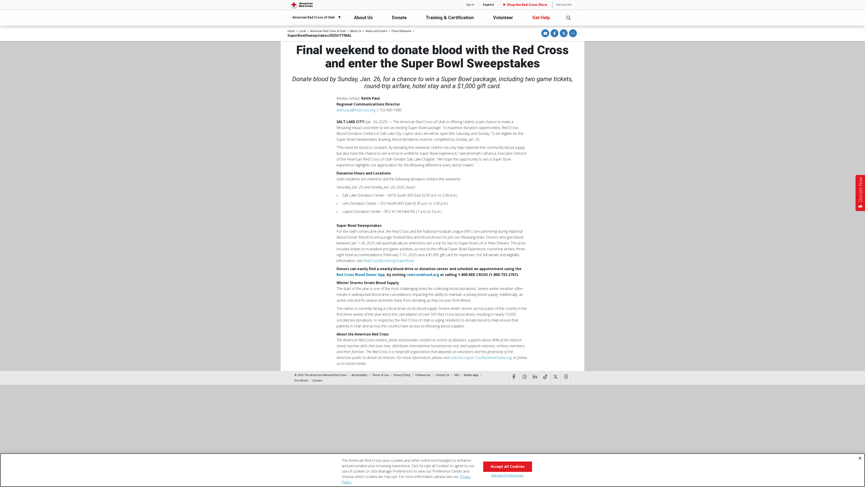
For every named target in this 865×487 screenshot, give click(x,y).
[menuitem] (314, 17)
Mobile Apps (471, 375)
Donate (399, 17)
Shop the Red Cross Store (527, 5)
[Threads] (566, 378)
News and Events (376, 31)
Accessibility (359, 375)
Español (488, 5)
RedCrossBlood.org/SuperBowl (388, 260)
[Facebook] (514, 378)
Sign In (470, 5)
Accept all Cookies (507, 466)
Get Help (541, 17)
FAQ (456, 375)
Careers (317, 380)
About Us (363, 17)
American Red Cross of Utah (328, 31)
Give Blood (301, 380)
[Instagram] (524, 378)
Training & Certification (450, 17)
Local (302, 31)
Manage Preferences (508, 475)
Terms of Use (380, 375)
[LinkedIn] (534, 378)
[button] (569, 18)
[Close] (860, 458)
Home (291, 31)
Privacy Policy (402, 375)
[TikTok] (545, 378)
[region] (432, 470)
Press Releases (401, 31)
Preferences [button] (423, 375)
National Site (564, 5)
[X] (555, 378)
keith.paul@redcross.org (356, 110)
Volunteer (503, 17)
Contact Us (442, 375)
